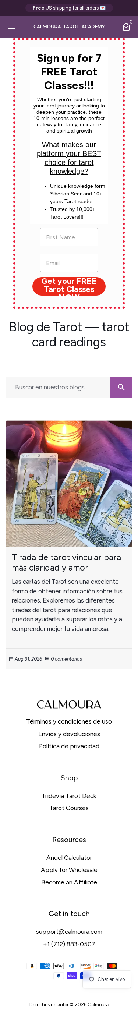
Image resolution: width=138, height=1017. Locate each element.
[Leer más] (69, 483)
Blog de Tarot (45, 327)
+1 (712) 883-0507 (69, 944)
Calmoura (98, 1004)
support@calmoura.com (69, 931)
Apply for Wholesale (69, 869)
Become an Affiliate (69, 882)
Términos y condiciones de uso (69, 721)
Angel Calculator (69, 857)
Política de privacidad (69, 746)
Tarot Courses (69, 808)
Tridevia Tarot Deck (69, 795)
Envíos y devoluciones (69, 734)
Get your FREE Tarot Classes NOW (69, 286)
